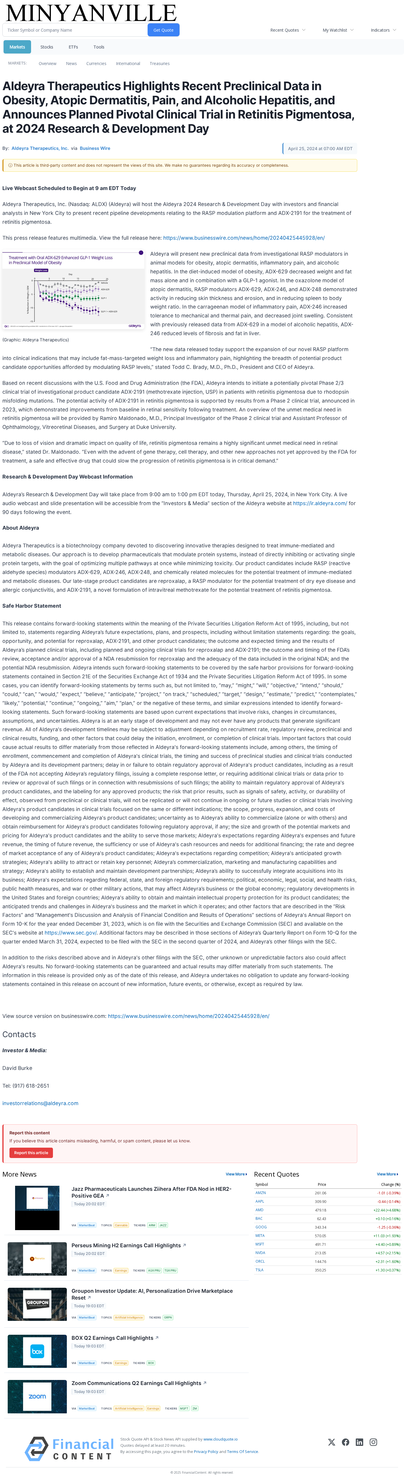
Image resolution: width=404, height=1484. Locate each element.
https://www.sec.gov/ (70, 933)
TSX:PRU (170, 1270)
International (128, 63)
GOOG (261, 1227)
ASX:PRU (154, 1270)
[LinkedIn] (359, 1449)
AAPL (260, 1201)
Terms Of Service (242, 1451)
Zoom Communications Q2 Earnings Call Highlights (139, 1383)
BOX (151, 1363)
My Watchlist (335, 30)
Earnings (121, 1270)
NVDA (260, 1252)
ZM (195, 1408)
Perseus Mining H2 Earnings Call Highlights (129, 1245)
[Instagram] (373, 1449)
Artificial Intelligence (129, 1317)
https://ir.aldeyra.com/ (320, 503)
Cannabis (121, 1225)
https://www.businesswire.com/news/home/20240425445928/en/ (244, 238)
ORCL (260, 1261)
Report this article (31, 1152)
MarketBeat (87, 1225)
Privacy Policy (206, 1451)
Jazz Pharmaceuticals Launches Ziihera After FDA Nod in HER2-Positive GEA (152, 1192)
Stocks (47, 47)
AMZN (261, 1192)
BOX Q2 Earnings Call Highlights (115, 1338)
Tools (98, 47)
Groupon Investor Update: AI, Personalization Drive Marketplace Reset (152, 1294)
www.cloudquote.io (220, 1439)
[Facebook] (346, 1449)
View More (235, 1174)
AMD (260, 1209)
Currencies (96, 63)
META (260, 1235)
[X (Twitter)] (332, 1449)
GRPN (168, 1317)
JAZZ (163, 1225)
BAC (259, 1218)
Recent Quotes (284, 30)
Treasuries (160, 63)
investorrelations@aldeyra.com (40, 1103)
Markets (17, 47)
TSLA (260, 1269)
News (71, 63)
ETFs (73, 47)
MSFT (184, 1408)
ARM (152, 1225)
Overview (47, 63)
